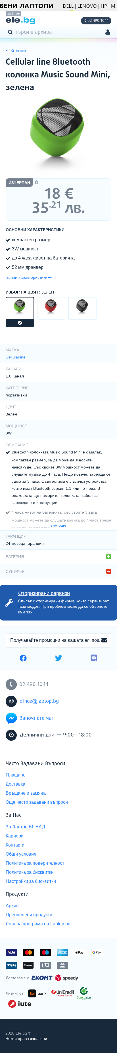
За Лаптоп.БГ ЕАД (25, 826)
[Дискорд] (93, 659)
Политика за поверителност (35, 863)
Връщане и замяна (26, 793)
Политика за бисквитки (30, 872)
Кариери (15, 835)
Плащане (16, 775)
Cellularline (16, 357)
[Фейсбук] (23, 659)
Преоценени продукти (29, 914)
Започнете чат (37, 718)
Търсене (11, 32)
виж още (58, 525)
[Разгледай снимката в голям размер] (58, 137)
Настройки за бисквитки (31, 881)
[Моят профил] (107, 32)
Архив (12, 905)
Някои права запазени (26, 1038)
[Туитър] (58, 659)
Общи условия (21, 854)
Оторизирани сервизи (44, 593)
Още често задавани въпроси (37, 802)
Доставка (15, 784)
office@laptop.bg (39, 701)
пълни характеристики (26, 277)
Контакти (15, 845)
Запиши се (104, 640)
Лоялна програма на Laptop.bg (38, 923)
